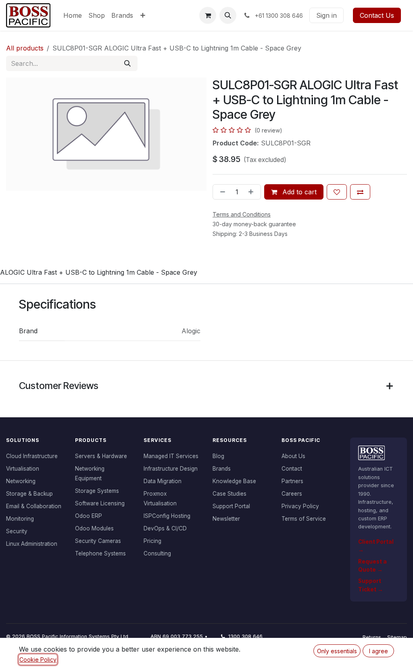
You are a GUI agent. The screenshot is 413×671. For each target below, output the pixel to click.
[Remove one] (221, 192)
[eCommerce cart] (207, 15)
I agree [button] (378, 651)
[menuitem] (72, 15)
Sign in (326, 15)
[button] (227, 15)
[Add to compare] (360, 192)
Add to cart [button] (298, 192)
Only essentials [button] (337, 651)
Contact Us (377, 15)
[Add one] (252, 192)
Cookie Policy (37, 659)
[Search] (127, 63)
